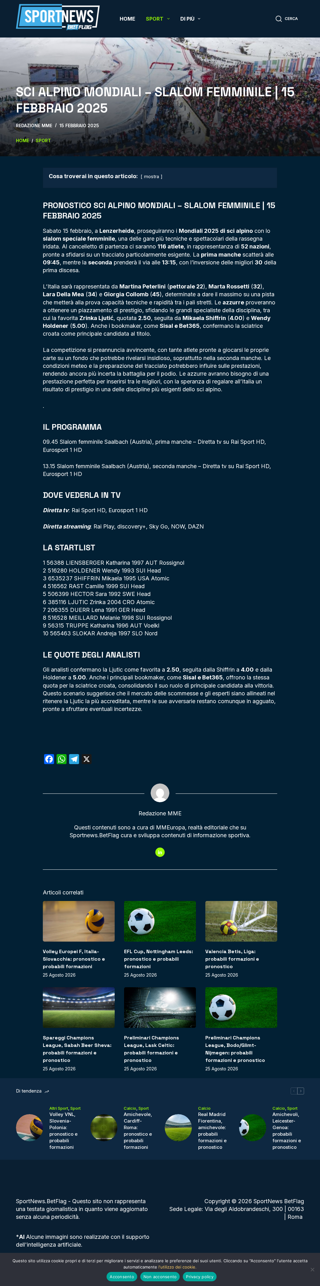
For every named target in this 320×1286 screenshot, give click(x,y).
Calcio (130, 1108)
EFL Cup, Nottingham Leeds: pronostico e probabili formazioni (158, 959)
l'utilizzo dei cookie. (177, 1266)
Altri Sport (58, 1108)
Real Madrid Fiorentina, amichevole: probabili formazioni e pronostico (212, 1130)
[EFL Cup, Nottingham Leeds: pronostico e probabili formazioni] (160, 921)
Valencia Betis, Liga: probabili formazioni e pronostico (232, 959)
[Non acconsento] (312, 1269)
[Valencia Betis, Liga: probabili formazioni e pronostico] (241, 921)
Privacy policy (199, 1276)
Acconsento (122, 1276)
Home (127, 19)
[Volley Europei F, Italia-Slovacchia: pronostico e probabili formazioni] (79, 921)
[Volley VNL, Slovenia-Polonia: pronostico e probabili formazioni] (29, 1127)
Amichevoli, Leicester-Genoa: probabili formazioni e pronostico (286, 1130)
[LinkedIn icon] (160, 852)
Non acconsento (160, 1276)
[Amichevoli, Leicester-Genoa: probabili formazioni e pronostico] (252, 1127)
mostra (151, 176)
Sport (154, 19)
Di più (187, 19)
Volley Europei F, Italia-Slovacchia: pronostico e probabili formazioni (74, 959)
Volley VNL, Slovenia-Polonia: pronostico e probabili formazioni (63, 1130)
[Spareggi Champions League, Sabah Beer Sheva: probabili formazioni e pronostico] (79, 1007)
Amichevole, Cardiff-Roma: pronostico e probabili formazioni (138, 1130)
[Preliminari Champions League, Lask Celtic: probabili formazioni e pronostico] (160, 1007)
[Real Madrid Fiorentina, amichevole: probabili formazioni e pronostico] (178, 1127)
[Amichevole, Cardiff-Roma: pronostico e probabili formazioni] (104, 1127)
